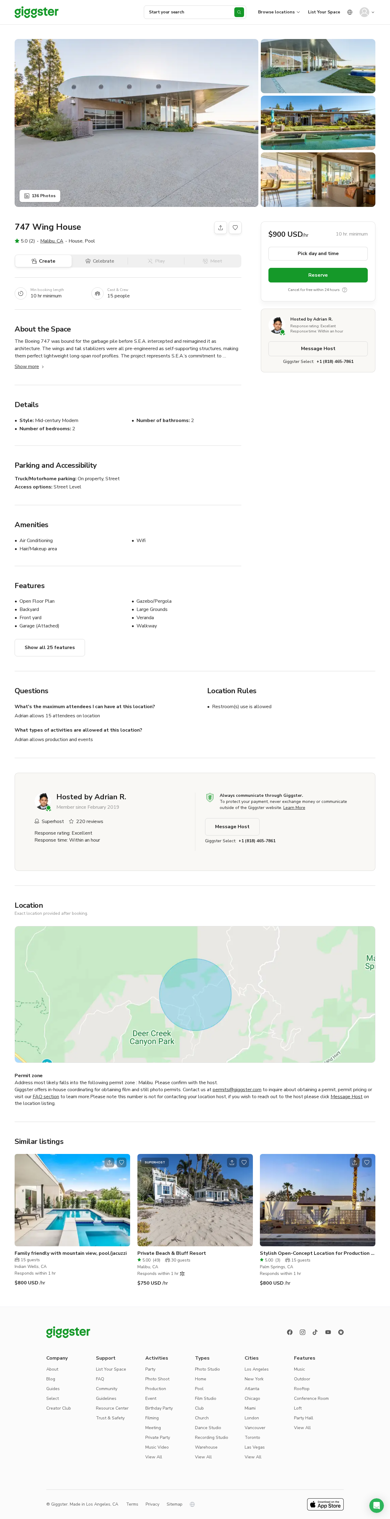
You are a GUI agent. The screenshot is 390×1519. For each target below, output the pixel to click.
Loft (298, 1408)
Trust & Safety (110, 1418)
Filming (152, 1418)
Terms (132, 1504)
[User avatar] (364, 12)
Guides (53, 1389)
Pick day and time (318, 253)
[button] (376, 1505)
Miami (250, 1408)
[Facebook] (289, 1332)
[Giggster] (36, 12)
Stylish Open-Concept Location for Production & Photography (317, 1253)
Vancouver (255, 1428)
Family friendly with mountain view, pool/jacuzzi (71, 1253)
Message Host (318, 348)
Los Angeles (257, 1369)
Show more (27, 366)
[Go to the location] (72, 1200)
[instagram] (302, 1332)
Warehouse (206, 1447)
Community (106, 1389)
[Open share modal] (109, 1162)
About (52, 1369)
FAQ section (46, 1096)
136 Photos (43, 196)
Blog (50, 1379)
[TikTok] (315, 1332)
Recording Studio (211, 1437)
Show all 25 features (50, 647)
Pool (199, 1389)
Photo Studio (207, 1369)
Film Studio (205, 1398)
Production (155, 1389)
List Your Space (324, 12)
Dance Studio (208, 1428)
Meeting (153, 1428)
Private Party (157, 1437)
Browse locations (276, 12)
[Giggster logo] (68, 1332)
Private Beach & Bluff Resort (171, 1253)
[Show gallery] (136, 123)
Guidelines (106, 1398)
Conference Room (311, 1398)
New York (254, 1379)
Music (299, 1369)
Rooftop (302, 1389)
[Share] (220, 228)
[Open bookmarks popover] (235, 228)
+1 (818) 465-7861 (335, 361)
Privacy (152, 1504)
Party (150, 1369)
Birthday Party (159, 1408)
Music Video (157, 1447)
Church (202, 1418)
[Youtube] (328, 1332)
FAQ (100, 1379)
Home (200, 1379)
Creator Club (58, 1408)
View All (153, 1457)
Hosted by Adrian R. (311, 319)
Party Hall (303, 1418)
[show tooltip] (345, 289)
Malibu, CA (51, 241)
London (252, 1418)
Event (150, 1398)
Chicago (252, 1398)
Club (199, 1408)
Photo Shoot (157, 1379)
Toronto (252, 1437)
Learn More (294, 808)
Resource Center (112, 1408)
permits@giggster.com (237, 1089)
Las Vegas (255, 1447)
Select (52, 1398)
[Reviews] (341, 1332)
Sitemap (175, 1504)
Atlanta (252, 1389)
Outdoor (302, 1379)
